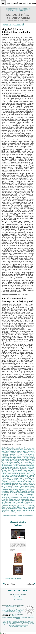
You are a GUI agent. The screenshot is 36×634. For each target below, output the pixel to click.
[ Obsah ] (15, 596)
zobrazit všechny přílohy (13, 578)
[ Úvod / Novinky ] (15, 594)
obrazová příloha (9, 584)
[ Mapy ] (20, 596)
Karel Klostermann (18, 507)
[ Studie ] (23, 594)
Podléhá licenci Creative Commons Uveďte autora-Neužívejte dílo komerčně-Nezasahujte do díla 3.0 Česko (18, 617)
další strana (30, 584)
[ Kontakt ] (20, 599)
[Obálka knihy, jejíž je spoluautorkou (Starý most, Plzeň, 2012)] (18, 558)
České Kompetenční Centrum (24, 216)
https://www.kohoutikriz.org (18, 626)
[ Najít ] (15, 599)
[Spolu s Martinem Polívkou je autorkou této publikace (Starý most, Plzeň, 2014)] (18, 570)
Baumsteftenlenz (29, 508)
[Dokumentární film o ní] (18, 534)
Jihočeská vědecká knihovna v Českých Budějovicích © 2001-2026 (13, 605)
